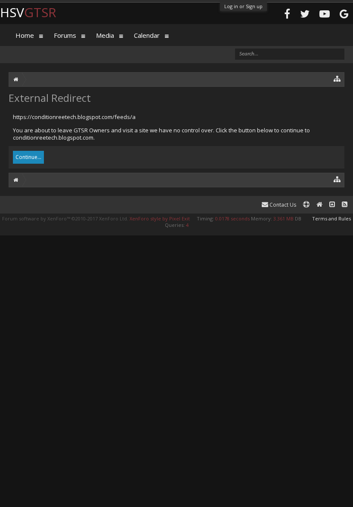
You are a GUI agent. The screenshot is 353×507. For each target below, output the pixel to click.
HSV (28, 12)
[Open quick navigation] (337, 78)
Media (105, 35)
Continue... (28, 157)
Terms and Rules (331, 218)
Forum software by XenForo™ (65, 218)
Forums (65, 35)
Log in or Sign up (243, 6)
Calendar (147, 35)
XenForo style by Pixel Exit (160, 218)
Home (24, 35)
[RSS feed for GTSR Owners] (344, 205)
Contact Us (282, 204)
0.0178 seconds (232, 218)
